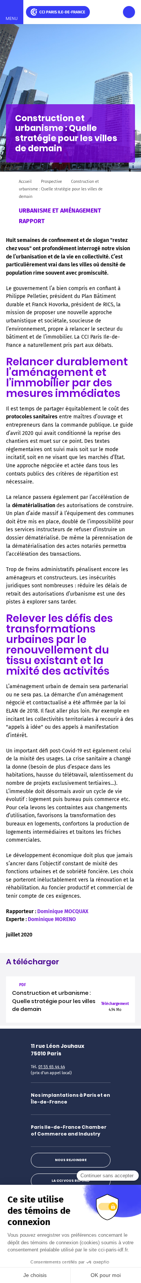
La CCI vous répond (70, 1180)
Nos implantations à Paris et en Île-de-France (70, 1098)
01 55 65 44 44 (51, 1066)
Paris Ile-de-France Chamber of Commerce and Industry (68, 1130)
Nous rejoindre (70, 1160)
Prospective (51, 181)
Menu (12, 18)
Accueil (25, 181)
